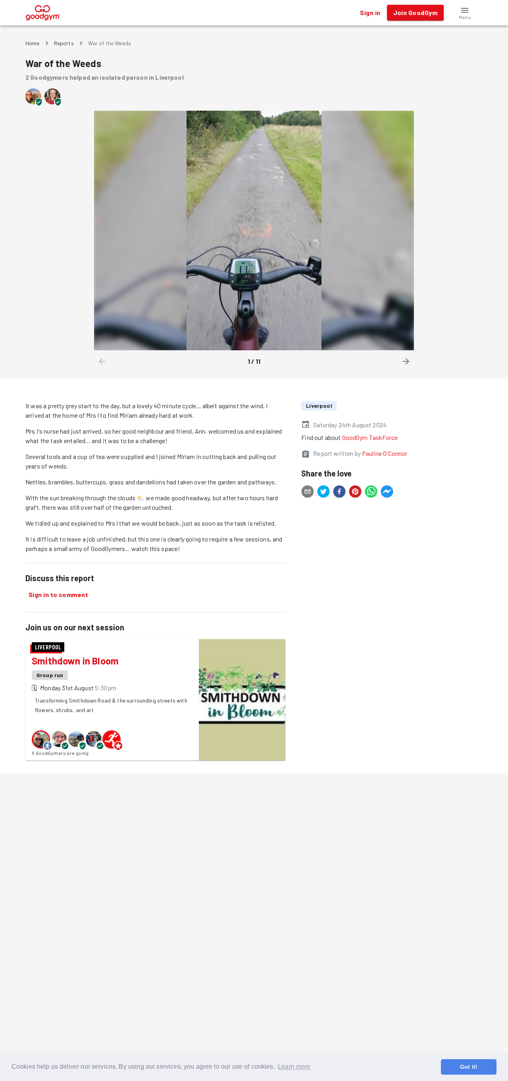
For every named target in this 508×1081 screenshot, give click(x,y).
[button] (465, 13)
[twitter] (323, 492)
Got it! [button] (468, 1067)
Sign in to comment (58, 594)
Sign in (370, 12)
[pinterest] (355, 492)
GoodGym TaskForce (370, 437)
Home (32, 43)
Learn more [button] (294, 1066)
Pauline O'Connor (384, 453)
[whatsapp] (371, 492)
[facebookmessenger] (387, 492)
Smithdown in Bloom (75, 660)
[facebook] (339, 492)
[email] (307, 492)
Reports (64, 43)
